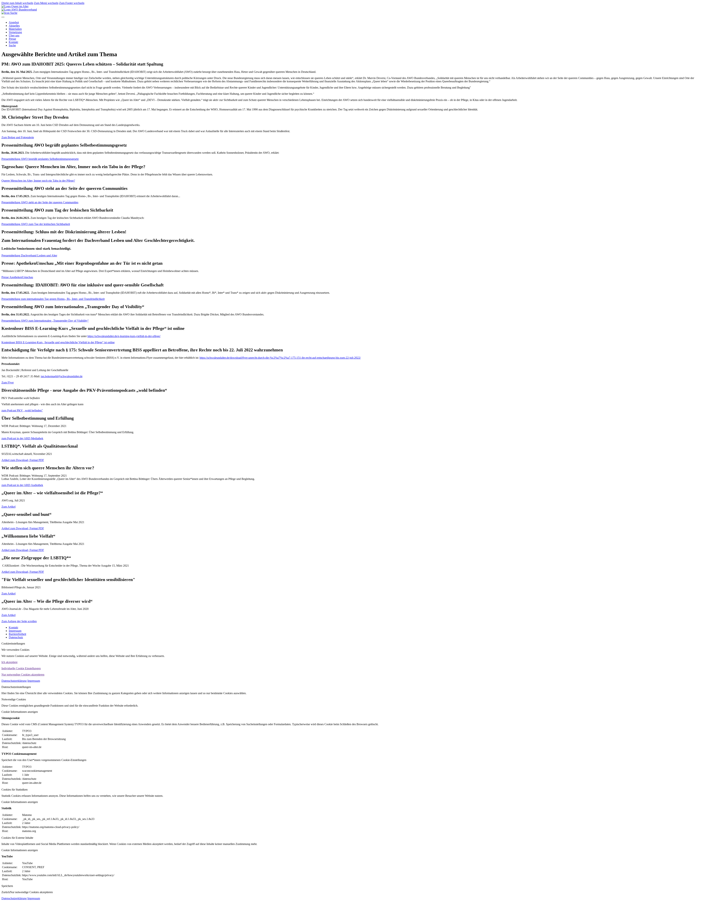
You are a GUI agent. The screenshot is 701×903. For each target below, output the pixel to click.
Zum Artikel (8, 506)
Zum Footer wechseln (71, 3)
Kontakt (13, 42)
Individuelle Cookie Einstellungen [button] (21, 668)
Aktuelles (14, 25)
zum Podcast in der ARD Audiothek (22, 485)
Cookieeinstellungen (13, 643)
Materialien (15, 28)
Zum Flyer (7, 382)
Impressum (15, 630)
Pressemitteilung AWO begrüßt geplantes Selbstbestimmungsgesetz (40, 158)
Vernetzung (15, 32)
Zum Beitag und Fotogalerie (17, 137)
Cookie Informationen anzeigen (19, 711)
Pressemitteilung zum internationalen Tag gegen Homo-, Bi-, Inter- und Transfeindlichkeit (53, 298)
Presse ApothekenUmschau (17, 277)
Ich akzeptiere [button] (9, 662)
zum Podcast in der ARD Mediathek (22, 438)
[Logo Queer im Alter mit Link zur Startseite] (14, 6)
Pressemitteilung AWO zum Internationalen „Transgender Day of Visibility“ (45, 320)
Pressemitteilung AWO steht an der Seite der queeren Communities (39, 202)
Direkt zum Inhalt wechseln (17, 3)
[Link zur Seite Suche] (9, 12)
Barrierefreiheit (17, 634)
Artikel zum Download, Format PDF (22, 460)
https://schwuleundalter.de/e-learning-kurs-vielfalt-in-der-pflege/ (123, 336)
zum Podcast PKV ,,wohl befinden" (22, 410)
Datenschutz (16, 637)
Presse (12, 38)
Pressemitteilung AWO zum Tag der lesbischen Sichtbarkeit (35, 224)
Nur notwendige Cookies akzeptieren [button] (22, 674)
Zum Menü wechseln (46, 3)
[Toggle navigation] (2, 17)
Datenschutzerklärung (14, 680)
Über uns (14, 35)
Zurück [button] (5, 892)
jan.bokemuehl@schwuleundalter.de (62, 376)
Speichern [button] (7, 885)
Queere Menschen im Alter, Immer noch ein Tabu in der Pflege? (38, 180)
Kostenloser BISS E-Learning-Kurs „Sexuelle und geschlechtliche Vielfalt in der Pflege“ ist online (58, 342)
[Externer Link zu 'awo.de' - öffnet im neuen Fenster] (19, 9)
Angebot (14, 22)
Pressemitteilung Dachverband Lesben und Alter (29, 255)
